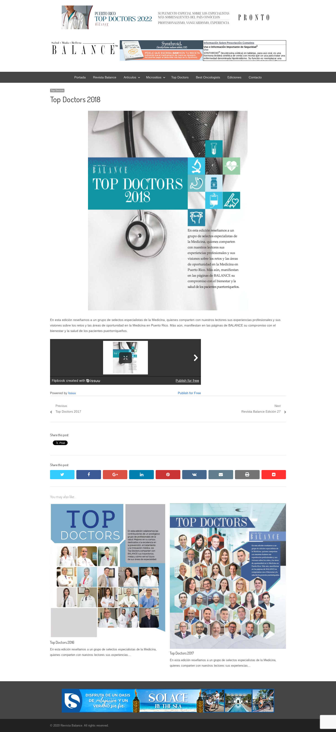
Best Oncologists (208, 77)
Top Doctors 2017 (182, 653)
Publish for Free (189, 393)
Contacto (255, 77)
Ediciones (234, 77)
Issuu (72, 393)
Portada (80, 77)
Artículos (130, 77)
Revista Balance (104, 77)
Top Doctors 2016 (62, 642)
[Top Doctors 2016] (108, 506)
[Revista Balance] (118, 48)
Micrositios (153, 77)
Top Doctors (180, 77)
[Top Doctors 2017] (228, 506)
